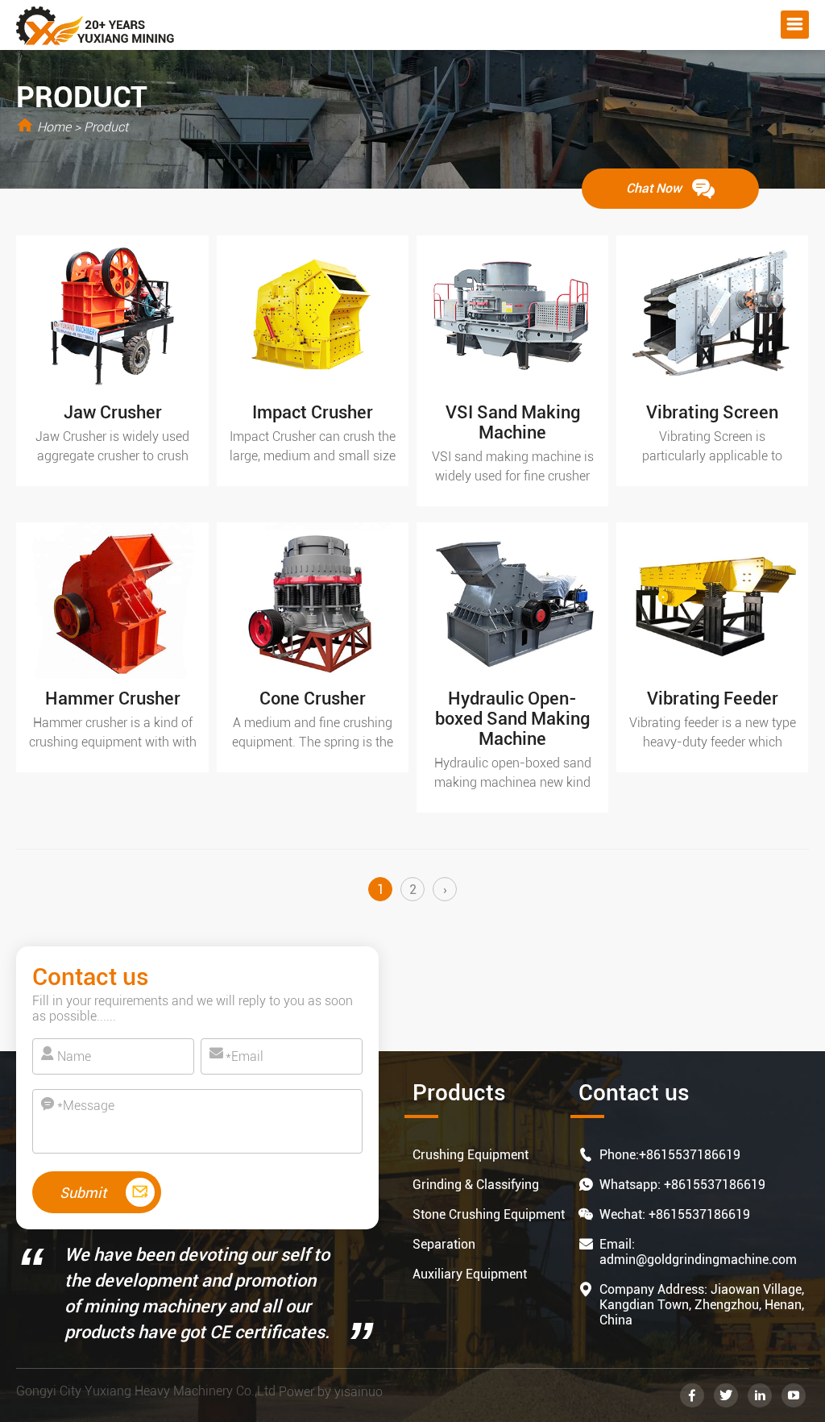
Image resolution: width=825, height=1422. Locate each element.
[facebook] (692, 1395)
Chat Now (655, 188)
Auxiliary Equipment (469, 1274)
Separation (443, 1244)
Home (54, 127)
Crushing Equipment (470, 1154)
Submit (85, 1192)
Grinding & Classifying (475, 1184)
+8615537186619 (689, 1154)
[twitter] (726, 1395)
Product (106, 127)
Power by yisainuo (331, 1391)
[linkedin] (760, 1395)
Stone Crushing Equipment (488, 1214)
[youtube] (793, 1395)
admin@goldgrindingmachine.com (698, 1259)
